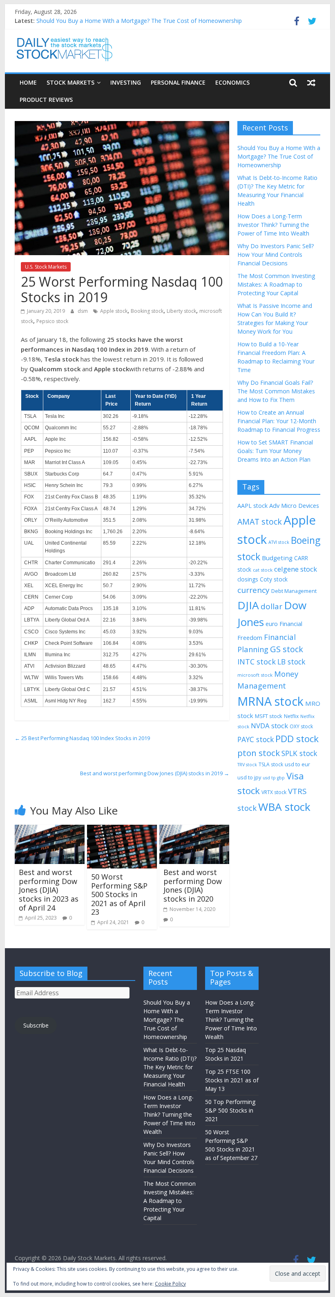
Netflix (291, 716)
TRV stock (247, 764)
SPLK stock (299, 753)
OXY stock (301, 726)
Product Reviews (46, 99)
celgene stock (295, 569)
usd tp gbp (274, 778)
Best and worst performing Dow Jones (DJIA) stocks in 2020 (192, 885)
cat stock (262, 570)
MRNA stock (270, 701)
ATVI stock (278, 542)
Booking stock (147, 310)
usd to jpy (249, 777)
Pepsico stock (52, 321)
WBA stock (284, 806)
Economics (232, 82)
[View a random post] (311, 82)
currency (253, 590)
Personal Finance (178, 82)
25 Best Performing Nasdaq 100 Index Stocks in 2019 (82, 738)
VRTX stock (273, 792)
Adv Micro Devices (294, 505)
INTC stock (256, 661)
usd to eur (297, 764)
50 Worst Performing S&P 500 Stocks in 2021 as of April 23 (119, 894)
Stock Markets (70, 82)
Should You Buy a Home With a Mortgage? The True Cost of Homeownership (139, 21)
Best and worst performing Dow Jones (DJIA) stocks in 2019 (154, 773)
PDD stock (297, 738)
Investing (125, 82)
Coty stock (274, 579)
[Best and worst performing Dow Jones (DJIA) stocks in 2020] (194, 829)
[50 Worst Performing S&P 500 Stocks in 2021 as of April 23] (122, 829)
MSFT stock (268, 716)
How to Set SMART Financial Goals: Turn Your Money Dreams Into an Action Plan (275, 450)
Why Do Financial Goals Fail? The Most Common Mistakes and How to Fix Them (276, 391)
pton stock (258, 752)
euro (272, 624)
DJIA (248, 605)
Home (28, 82)
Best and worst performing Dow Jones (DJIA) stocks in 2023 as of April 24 (48, 889)
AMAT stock (259, 521)
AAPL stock (252, 505)
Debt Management (294, 591)
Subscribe (36, 1025)
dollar (271, 606)
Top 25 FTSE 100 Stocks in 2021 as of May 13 (232, 1080)
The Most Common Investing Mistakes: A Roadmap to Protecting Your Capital (276, 284)
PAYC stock (255, 739)
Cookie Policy (170, 1283)
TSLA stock (271, 764)
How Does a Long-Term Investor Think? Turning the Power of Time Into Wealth (273, 224)
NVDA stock (269, 725)
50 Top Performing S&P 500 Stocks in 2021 (230, 1110)
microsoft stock (254, 675)
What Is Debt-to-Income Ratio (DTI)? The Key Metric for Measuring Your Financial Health (170, 1067)
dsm (83, 310)
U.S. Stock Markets (46, 266)
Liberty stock (181, 310)
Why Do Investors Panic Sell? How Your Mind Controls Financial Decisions (275, 254)
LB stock (291, 661)
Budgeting (277, 558)
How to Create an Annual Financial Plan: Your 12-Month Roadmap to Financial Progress (278, 420)
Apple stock (113, 310)
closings (247, 579)
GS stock (286, 649)
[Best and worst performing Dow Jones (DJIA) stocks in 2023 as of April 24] (50, 829)
